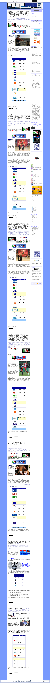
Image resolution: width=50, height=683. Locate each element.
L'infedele (15, 450)
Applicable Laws (34, 233)
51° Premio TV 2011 (34, 104)
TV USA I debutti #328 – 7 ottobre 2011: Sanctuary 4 (36, 54)
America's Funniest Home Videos (19, 545)
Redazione (26, 8)
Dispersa (23, 232)
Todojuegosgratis (35, 169)
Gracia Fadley (34, 174)
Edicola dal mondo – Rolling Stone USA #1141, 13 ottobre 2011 (36, 55)
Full (35, 283)
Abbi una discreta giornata (35, 228)
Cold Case (20, 232)
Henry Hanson (34, 167)
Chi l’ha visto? (21, 343)
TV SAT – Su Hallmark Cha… (38, 165)
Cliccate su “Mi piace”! (34, 16)
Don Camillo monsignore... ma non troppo (13, 449)
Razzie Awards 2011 (34, 100)
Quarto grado (19, 20)
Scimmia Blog (33, 222)
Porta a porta (23, 345)
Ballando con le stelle (12, 121)
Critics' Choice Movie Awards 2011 (36, 99)
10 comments (9, 548)
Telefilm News (25, 617)
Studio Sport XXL (22, 124)
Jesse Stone (12, 19)
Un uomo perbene (12, 346)
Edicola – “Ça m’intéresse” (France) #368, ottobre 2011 (36, 72)
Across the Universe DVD (35, 229)
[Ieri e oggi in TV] (37, 134)
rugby (29, 233)
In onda (25, 122)
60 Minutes (13, 545)
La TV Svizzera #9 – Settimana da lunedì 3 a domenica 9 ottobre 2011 (37, 60)
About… (22, 8)
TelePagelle (27, 618)
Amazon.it (33, 231)
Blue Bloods (13, 18)
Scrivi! (29, 8)
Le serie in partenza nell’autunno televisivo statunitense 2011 (36, 77)
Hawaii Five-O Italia (34, 237)
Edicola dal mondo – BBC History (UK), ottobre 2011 (36, 57)
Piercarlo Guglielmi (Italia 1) (35, 111)
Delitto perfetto (18, 122)
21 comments (9, 451)
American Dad (26, 545)
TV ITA (24, 120)
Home (9, 8)
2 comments (9, 235)
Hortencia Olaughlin (35, 183)
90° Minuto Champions (12, 343)
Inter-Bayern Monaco (20, 344)
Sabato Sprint (9, 124)
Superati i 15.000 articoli (35, 119)
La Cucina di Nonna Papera (35, 220)
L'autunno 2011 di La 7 (35, 86)
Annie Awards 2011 (34, 101)
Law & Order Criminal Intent (25, 610)
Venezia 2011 (33, 91)
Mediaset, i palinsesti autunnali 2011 (36, 85)
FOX (32, 199)
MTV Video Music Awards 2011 (36, 108)
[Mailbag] (36, 150)
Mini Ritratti (20, 19)
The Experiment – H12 (34, 224)
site (33, 176)
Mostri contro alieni (25, 123)
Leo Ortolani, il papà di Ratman (36, 114)
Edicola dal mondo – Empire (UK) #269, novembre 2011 (36, 67)
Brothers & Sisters (10, 546)
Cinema (14, 8)
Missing (27, 233)
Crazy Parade (25, 343)
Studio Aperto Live (14, 234)
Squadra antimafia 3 (24, 20)
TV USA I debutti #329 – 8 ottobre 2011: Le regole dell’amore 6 (37, 50)
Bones (19, 121)
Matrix (8, 345)
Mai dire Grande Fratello (20, 450)
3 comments (9, 125)
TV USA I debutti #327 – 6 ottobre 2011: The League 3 (37, 65)
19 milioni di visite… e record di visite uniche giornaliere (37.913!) (36, 117)
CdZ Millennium (33, 234)
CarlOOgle (33, 216)
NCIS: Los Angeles (24, 19)
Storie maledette (17, 124)
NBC (32, 198)
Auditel (13, 610)
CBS (32, 197)
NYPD (10, 345)
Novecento (27, 450)
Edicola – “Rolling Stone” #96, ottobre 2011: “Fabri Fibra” (37, 70)
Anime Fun (33, 232)
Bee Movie (16, 121)
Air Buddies (10, 610)
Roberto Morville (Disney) (35, 113)
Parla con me (13, 345)
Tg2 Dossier (26, 124)
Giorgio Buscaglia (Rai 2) (35, 110)
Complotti (26, 18)
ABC (32, 196)
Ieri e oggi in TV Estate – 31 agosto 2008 (16, 608)
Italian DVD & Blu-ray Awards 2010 (36, 107)
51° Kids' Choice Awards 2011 (36, 106)
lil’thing (32, 221)
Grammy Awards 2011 (35, 103)
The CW (33, 200)
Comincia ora (34, 1)
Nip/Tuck (29, 19)
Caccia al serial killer (17, 18)
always (10, 18)
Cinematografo (10, 122)
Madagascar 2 (18, 233)
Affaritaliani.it (33, 230)
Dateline (14, 546)
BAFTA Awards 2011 (34, 102)
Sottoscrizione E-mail (34, 122)
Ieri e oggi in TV (21, 120)
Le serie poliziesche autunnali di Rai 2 (36, 75)
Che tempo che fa (22, 121)
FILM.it (32, 236)
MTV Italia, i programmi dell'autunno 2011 (36, 87)
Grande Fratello (25, 449)
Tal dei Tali (33, 223)
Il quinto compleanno (34, 118)
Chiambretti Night (27, 121)
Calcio (18, 343)
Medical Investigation (20, 123)
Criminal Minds (14, 122)
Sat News (28, 617)
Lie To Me (13, 123)
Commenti (39, 283)
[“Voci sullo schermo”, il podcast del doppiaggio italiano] (37, 212)
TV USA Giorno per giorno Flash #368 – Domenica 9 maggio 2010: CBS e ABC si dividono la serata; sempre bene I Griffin (19, 542)
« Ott (31, 26)
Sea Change (13, 124)
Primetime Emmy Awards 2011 (36, 90)
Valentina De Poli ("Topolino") (36, 112)
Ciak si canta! (22, 18)
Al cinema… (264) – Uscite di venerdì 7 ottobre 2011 (36, 52)
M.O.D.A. (16, 123)
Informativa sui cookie (28, 681)
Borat (16, 343)
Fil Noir (32, 218)
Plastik (16, 20)
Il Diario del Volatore (34, 219)
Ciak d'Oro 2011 (34, 105)
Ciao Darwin (16, 610)
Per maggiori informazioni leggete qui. (36, 264)
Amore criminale (16, 231)
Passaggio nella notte (18, 345)
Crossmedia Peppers (34, 235)
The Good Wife (27, 234)
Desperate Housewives (18, 546)
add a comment (10, 611)
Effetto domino (21, 449)
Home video (18, 8)
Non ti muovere (10, 20)
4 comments (9, 21)
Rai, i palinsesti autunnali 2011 (36, 83)
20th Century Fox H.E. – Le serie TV (36, 227)
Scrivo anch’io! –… (37, 181)
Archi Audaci (33, 215)
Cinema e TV (17, 120)
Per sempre (13, 20)
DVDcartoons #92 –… (39, 167)
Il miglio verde (15, 344)
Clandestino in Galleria (34, 217)
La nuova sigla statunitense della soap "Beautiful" (36, 80)
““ (23, 557)
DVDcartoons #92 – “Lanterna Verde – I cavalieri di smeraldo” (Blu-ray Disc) (36, 64)
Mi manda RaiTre (16, 19)
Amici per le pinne (11, 231)
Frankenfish (22, 122)
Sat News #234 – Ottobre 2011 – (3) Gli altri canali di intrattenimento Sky (37, 62)
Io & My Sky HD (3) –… (37, 176)
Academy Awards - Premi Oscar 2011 (36, 92)
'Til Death (10, 545)
